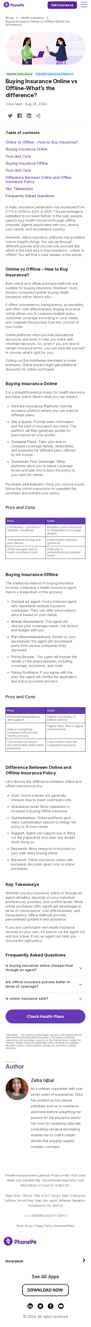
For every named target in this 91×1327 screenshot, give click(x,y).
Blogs (10, 18)
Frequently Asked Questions (30, 195)
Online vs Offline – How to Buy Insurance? (42, 142)
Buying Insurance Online (26, 149)
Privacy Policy (43, 1226)
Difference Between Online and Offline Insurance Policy (39, 179)
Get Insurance (62, 5)
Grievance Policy (64, 1226)
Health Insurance (32, 18)
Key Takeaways (19, 188)
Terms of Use (24, 1226)
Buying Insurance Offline (27, 163)
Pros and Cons (18, 156)
